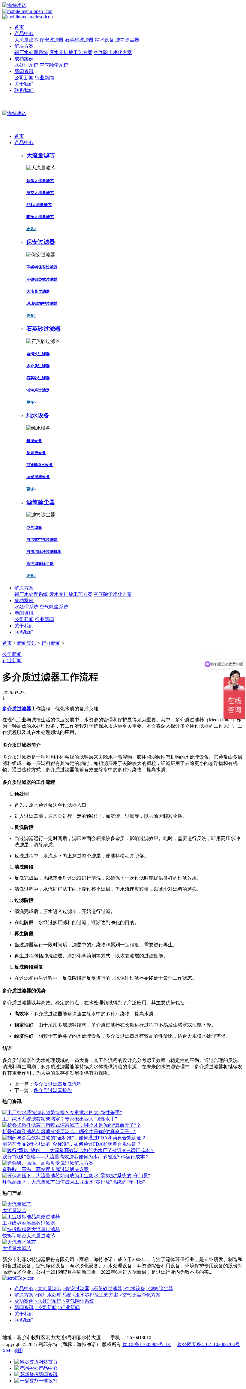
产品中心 (24, 33)
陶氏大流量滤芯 (40, 216)
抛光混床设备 (38, 477)
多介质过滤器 (38, 366)
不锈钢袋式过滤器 (42, 279)
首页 (19, 27)
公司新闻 (24, 77)
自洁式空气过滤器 (42, 539)
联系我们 (24, 90)
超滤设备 (34, 440)
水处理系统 (26, 65)
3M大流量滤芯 (39, 204)
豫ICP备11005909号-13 (146, 1344)
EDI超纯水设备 (39, 464)
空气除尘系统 (54, 65)
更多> (31, 228)
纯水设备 (104, 39)
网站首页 (48, 1361)
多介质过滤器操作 (53, 1090)
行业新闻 (44, 77)
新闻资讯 (24, 71)
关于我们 (24, 83)
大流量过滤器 (38, 291)
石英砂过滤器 (79, 39)
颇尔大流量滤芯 (40, 180)
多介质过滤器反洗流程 (58, 1084)
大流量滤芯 (26, 39)
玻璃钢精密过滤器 (42, 303)
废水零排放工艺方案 (70, 52)
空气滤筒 (34, 527)
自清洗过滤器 (38, 354)
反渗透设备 (36, 452)
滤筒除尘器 (127, 39)
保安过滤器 (52, 39)
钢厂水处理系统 (31, 52)
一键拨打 (48, 1380)
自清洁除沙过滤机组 (44, 551)
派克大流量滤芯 (40, 192)
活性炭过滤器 (38, 390)
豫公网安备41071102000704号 (208, 1344)
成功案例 (24, 58)
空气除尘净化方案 (113, 52)
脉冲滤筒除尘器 (40, 563)
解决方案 (24, 46)
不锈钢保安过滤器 (42, 267)
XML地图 (12, 1350)
